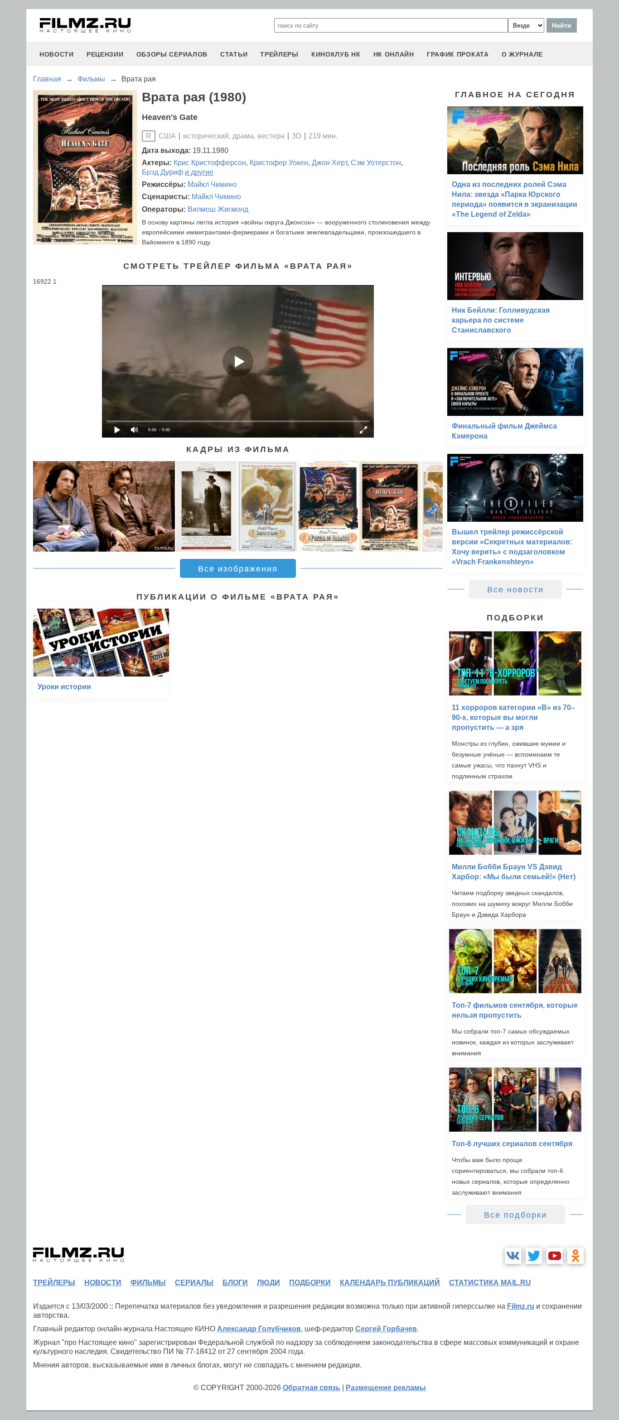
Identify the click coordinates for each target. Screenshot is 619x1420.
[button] (431, 506)
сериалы (194, 1283)
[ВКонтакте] (513, 1256)
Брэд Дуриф (162, 172)
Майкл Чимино (212, 184)
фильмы (148, 1283)
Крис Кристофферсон (210, 163)
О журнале (522, 54)
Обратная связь (311, 1387)
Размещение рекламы (386, 1387)
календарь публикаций (390, 1283)
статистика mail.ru (490, 1283)
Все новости (515, 589)
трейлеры (279, 54)
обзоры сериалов (172, 54)
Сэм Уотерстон (376, 163)
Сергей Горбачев (386, 1329)
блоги (235, 1283)
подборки (310, 1283)
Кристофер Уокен (279, 163)
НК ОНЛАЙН (393, 54)
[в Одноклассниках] (575, 1256)
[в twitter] (534, 1256)
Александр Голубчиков (259, 1329)
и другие (199, 172)
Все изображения (238, 568)
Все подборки (515, 1215)
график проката (458, 54)
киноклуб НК (336, 54)
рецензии (105, 54)
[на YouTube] (554, 1256)
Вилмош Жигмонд (218, 209)
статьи (233, 54)
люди (268, 1283)
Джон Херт (329, 163)
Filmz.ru (520, 1306)
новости (56, 54)
